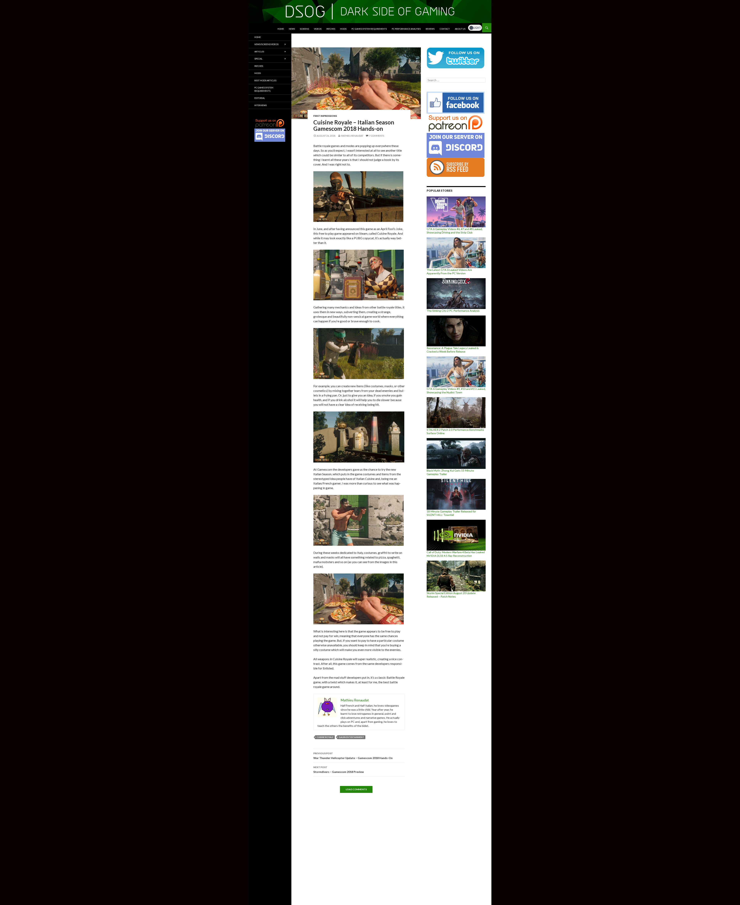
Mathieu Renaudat (352, 135)
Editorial (259, 98)
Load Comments (356, 789)
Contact (445, 29)
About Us (460, 29)
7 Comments (376, 135)
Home (281, 29)
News (292, 29)
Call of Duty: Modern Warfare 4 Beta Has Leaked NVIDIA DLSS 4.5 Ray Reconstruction (456, 554)
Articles (259, 51)
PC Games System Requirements (369, 29)
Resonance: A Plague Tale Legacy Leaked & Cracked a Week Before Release (453, 349)
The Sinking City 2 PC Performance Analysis (453, 310)
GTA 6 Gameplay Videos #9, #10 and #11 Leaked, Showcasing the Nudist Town (456, 390)
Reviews (430, 29)
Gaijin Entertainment (351, 737)
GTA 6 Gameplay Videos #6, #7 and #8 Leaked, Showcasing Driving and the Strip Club (455, 230)
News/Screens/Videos (266, 44)
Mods (343, 29)
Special (258, 58)
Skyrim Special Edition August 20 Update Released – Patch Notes (451, 594)
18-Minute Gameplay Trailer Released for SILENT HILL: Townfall (451, 513)
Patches (330, 29)
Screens (304, 29)
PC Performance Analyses (406, 29)
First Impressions (325, 115)
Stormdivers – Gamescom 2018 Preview (338, 769)
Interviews (260, 105)
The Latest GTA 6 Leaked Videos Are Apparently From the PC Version (449, 271)
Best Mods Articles (265, 80)
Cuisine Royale (325, 737)
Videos (317, 29)
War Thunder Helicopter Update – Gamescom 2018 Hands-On (353, 756)
